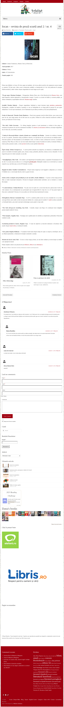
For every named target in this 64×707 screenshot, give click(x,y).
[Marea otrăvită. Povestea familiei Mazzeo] (3, 513)
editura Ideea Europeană (56, 663)
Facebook (9, 1)
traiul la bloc (13, 226)
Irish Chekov (51, 665)
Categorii (40, 699)
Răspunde (58, 311)
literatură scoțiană (39, 681)
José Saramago (37, 667)
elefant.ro (26, 244)
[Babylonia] (23, 513)
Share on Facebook (7, 34)
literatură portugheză (52, 679)
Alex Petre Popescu (38, 656)
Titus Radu (59, 688)
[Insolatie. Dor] (52, 513)
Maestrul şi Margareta (17, 655)
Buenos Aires (55, 95)
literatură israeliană (52, 674)
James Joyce (57, 665)
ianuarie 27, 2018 (52, 365)
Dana (9, 499)
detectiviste (41, 144)
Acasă (4, 1)
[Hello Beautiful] (58, 513)
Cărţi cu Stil (47, 699)
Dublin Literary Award (37, 663)
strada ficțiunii (47, 688)
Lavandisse (59, 699)
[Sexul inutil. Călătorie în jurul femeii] (6, 513)
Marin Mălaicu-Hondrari (38, 683)
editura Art (46, 663)
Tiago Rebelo (54, 688)
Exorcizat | (6, 659)
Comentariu (4, 399)
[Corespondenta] (10, 513)
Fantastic (21, 30)
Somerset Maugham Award (38, 688)
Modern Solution (18, 703)
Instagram (16, 1)
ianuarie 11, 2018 (52, 350)
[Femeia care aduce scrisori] (6, 518)
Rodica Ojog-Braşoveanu (49, 685)
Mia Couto (45, 683)
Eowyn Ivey (35, 665)
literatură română (16, 247)
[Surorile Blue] (29, 513)
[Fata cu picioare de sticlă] (47, 265)
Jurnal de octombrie (14, 465)
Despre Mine (16, 699)
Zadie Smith (48, 690)
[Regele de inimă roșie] (13, 513)
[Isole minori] (55, 513)
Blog (22, 699)
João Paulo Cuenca (47, 667)
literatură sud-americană (53, 681)
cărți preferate (56, 660)
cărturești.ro (39, 244)
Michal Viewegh (51, 683)
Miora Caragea (41, 685)
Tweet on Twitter (19, 34)
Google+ (22, 1)
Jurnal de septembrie (14, 475)
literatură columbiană (52, 672)
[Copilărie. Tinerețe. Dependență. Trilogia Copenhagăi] (39, 513)
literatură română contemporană (29, 247)
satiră (50, 200)
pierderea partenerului (56, 105)
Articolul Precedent (7, 295)
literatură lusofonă (42, 676)
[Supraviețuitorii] (3, 518)
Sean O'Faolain (57, 685)
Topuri (26, 699)
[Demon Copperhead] (36, 513)
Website (3, 390)
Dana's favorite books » (57, 524)
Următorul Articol (56, 295)
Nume (3, 377)
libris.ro (32, 244)
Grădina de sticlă (13, 480)
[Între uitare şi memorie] (49, 513)
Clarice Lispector (41, 658)
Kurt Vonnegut (52, 669)
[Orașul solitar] (32, 513)
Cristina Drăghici (48, 660)
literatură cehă (43, 672)
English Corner (33, 699)
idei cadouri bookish (43, 665)
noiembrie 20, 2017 (52, 311)
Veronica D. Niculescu (39, 690)
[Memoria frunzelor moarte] (46, 513)
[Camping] (42, 513)
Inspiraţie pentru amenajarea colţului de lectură (21, 470)
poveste (24, 144)
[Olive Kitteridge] (16, 266)
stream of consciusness (40, 127)
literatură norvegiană (38, 679)
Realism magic (28, 99)
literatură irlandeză (40, 674)
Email (3, 384)
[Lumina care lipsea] (20, 513)
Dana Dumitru (7, 30)
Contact (27, 1)
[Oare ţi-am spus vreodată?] (16, 513)
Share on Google (30, 34)
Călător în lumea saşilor (15, 485)
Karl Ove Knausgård (43, 669)
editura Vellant (7, 247)
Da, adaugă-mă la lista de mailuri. (9, 421)
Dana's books (9, 508)
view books (18, 505)
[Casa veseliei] (26, 513)
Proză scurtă (28, 30)
